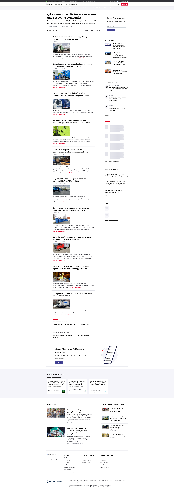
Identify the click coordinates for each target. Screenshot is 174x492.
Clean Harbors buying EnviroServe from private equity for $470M (117, 409)
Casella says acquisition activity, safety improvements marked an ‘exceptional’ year (70, 150)
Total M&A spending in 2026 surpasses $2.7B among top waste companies (118, 418)
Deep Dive (57, 4)
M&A (60, 7)
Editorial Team (67, 460)
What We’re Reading (69, 472)
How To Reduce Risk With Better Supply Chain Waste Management (117, 108)
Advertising (84, 457)
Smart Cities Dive (78, 1)
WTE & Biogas (99, 7)
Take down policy (88, 487)
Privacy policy (72, 487)
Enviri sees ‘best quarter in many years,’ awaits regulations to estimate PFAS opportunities (71, 267)
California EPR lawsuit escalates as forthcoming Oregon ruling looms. (115, 175)
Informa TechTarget (92, 480)
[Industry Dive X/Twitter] (54, 459)
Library (62, 4)
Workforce (71, 7)
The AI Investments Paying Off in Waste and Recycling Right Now (118, 88)
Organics (93, 7)
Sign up (125, 4)
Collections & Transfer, (79, 335)
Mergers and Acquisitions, (65, 335)
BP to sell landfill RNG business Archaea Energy (117, 435)
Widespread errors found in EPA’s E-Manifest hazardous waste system (118, 63)
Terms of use (80, 487)
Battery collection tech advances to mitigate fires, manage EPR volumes (77, 430)
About (65, 457)
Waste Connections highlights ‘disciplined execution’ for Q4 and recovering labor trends (71, 94)
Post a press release (114, 161)
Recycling (87, 7)
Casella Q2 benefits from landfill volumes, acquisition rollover (117, 427)
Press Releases (73, 4)
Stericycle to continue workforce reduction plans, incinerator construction (73, 294)
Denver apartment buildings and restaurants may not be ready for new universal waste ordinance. (115, 183)
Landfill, (87, 335)
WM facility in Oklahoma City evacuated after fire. (113, 191)
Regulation (64, 7)
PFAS (105, 7)
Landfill (82, 7)
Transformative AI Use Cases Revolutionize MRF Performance (118, 98)
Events (66, 4)
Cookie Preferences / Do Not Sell (101, 487)
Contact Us (66, 462)
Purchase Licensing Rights (70, 467)
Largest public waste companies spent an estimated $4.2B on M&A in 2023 (69, 180)
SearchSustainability (91, 1)
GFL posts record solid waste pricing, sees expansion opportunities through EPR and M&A (72, 121)
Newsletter (66, 465)
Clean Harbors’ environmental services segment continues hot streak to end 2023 (72, 238)
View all (106, 115)
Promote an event (113, 220)
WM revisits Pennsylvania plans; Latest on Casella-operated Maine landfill (119, 55)
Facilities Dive (64, 1)
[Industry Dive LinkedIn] (48, 459)
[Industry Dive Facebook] (51, 459)
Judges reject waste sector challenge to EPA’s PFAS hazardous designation (119, 46)
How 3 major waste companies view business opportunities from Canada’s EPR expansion (71, 209)
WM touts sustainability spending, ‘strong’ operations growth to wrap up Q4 (70, 38)
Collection (77, 7)
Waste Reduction (111, 7)
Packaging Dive (71, 1)
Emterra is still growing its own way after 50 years (80, 411)
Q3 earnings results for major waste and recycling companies (71, 324)
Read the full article (83, 58)
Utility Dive (85, 1)
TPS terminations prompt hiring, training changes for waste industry (119, 72)
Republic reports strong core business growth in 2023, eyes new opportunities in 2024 (72, 65)
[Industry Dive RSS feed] (56, 459)
